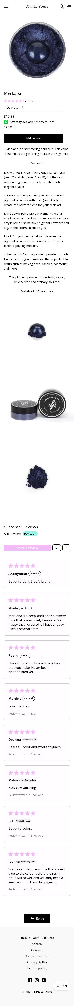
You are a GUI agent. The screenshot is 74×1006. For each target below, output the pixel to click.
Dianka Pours (37, 6)
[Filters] (56, 547)
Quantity (12, 107)
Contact (37, 950)
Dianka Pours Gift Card (37, 938)
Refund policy (37, 968)
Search (37, 944)
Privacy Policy (37, 962)
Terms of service (37, 956)
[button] (13, 101)
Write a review (27, 548)
